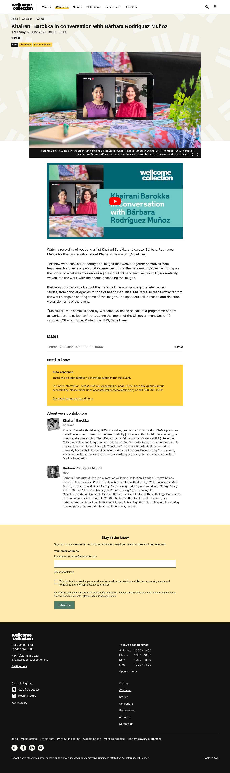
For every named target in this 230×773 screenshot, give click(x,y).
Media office (29, 738)
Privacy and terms (68, 738)
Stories (77, 7)
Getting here (19, 666)
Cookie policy (92, 738)
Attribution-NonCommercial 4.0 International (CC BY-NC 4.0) (154, 154)
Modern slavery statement (144, 738)
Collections (93, 7)
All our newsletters (64, 572)
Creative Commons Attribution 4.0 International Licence (118, 758)
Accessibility (109, 386)
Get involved (112, 7)
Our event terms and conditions (73, 398)
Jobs (14, 738)
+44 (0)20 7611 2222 (25, 655)
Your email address (66, 551)
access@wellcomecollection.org (113, 390)
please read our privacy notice (99, 596)
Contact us (126, 723)
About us (131, 7)
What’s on (62, 7)
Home (14, 18)
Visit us (46, 7)
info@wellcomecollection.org (29, 659)
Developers (47, 738)
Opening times (128, 671)
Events (40, 18)
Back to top (211, 758)
